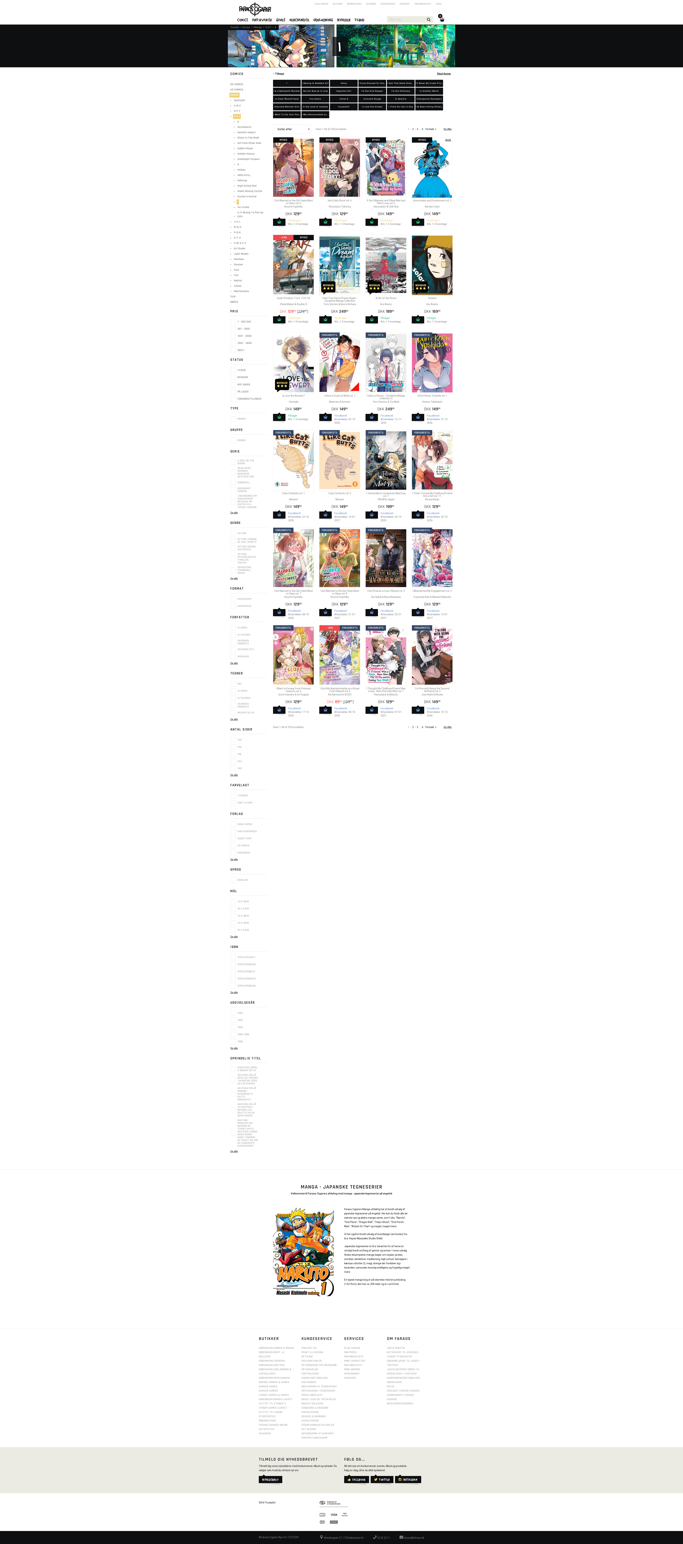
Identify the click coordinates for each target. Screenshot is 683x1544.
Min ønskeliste (423, 4)
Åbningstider (354, 4)
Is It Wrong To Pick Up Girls (250, 214)
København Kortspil (272, 1365)
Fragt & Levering (312, 1352)
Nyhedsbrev (351, 1374)
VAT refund (308, 1429)
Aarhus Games (268, 1386)
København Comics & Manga (276, 1348)
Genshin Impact (246, 132)
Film (232, 296)
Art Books (239, 248)
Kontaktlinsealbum (314, 1438)
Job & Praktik (396, 1348)
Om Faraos (399, 1338)
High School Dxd (246, 186)
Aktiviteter (266, 1429)
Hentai (238, 280)
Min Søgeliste (353, 1365)
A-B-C (237, 106)
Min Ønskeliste (354, 1356)
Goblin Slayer (245, 148)
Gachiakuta (244, 127)
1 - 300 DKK (244, 322)
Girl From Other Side (249, 143)
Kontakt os (309, 1348)
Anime (237, 286)
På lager (243, 392)
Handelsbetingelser (314, 1378)
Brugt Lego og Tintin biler (318, 1399)
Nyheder (242, 377)
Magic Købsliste (312, 1395)
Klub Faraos (321, 4)
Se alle (234, 512)
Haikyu (241, 170)
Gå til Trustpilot (267, 1502)
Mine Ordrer (352, 1369)
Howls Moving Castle (249, 191)
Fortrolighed (310, 1374)
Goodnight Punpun (248, 159)
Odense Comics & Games (274, 1382)
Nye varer (243, 384)
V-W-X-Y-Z (240, 243)
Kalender (371, 4)
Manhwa (239, 259)
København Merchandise (274, 1378)
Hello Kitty (243, 175)
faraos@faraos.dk (413, 1537)
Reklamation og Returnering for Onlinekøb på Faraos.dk (319, 1365)
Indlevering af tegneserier (319, 1386)
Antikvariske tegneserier (318, 1391)
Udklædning (323, 19)
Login (438, 4)
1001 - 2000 (244, 336)
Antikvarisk (262, 19)
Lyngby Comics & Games (274, 1395)
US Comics (236, 90)
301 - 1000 (243, 329)
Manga (258, 27)
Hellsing (242, 180)
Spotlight (239, 100)
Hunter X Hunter (247, 196)
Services (354, 1338)
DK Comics (236, 84)
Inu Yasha (243, 207)
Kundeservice (388, 4)
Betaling (307, 1356)
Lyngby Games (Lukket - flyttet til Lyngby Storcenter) (274, 1412)
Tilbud (241, 370)
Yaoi (236, 270)
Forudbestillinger (249, 399)
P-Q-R (237, 232)
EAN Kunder (308, 1382)
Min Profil (350, 1352)
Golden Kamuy (246, 154)
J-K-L (237, 222)
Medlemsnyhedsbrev (400, 1403)
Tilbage (279, 73)
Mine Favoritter (354, 1361)
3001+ (241, 350)
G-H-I (268, 27)
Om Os (390, 1386)
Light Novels (241, 254)
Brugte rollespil (312, 1403)
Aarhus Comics (268, 1391)
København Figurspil (272, 1361)
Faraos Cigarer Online (273, 1425)
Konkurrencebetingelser (403, 1378)
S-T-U (237, 238)
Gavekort (405, 4)
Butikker (337, 4)
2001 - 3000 (244, 343)
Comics (246, 27)
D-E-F (237, 111)
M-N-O (237, 227)
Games (280, 19)
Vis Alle (447, 129)
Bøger (234, 302)
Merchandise (241, 291)
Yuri (236, 275)
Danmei (238, 264)
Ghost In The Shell (248, 138)
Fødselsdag (394, 1382)
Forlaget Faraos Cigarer (403, 1391)
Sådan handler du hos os (317, 1425)
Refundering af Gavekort (317, 1433)
